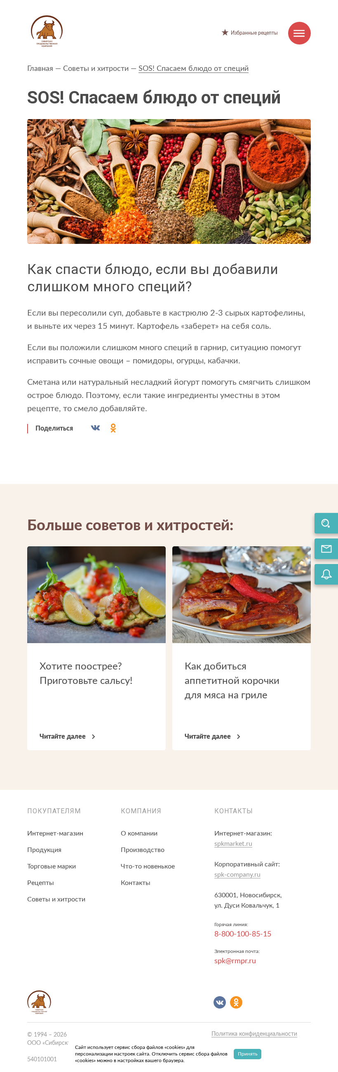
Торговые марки (51, 866)
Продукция (44, 850)
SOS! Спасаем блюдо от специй (193, 69)
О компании (139, 833)
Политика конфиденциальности (254, 1034)
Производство (142, 850)
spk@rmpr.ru (235, 961)
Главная (40, 69)
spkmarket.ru (233, 843)
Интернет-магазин (55, 833)
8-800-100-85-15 (242, 934)
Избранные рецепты (254, 32)
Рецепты (40, 883)
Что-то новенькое (148, 866)
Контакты (135, 883)
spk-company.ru (237, 874)
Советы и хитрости (96, 69)
